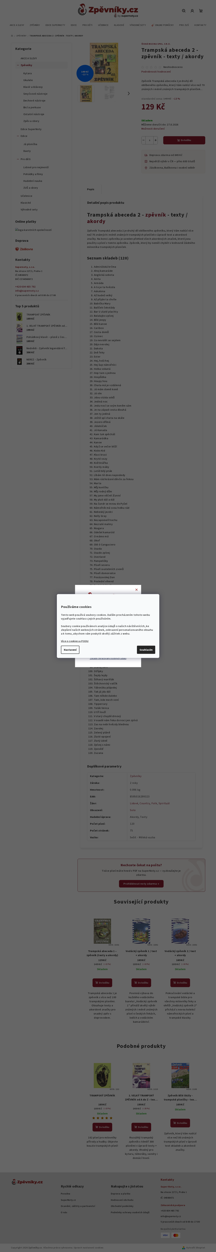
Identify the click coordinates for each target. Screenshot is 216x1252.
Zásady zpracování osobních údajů (108, 658)
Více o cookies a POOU (75, 641)
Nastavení (70, 650)
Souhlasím (146, 650)
